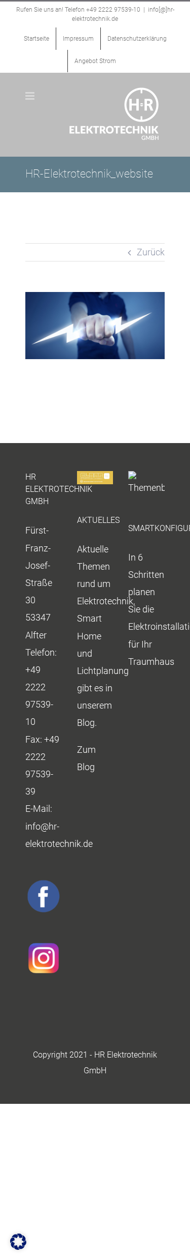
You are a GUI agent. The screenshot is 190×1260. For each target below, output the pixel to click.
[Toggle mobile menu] (30, 96)
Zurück (151, 252)
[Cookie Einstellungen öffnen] (18, 1246)
